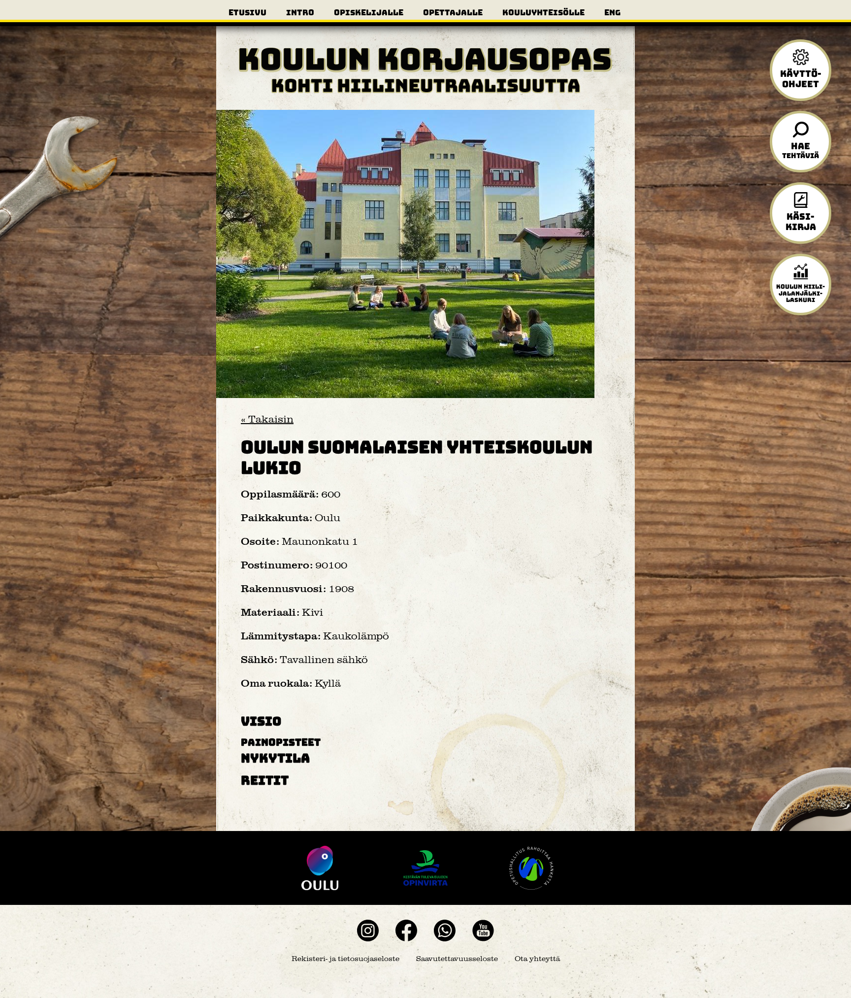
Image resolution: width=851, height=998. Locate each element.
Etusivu (247, 12)
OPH (531, 868)
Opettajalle (453, 12)
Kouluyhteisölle (543, 12)
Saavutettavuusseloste (457, 959)
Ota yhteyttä (537, 959)
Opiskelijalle (368, 12)
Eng (612, 12)
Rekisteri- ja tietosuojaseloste (345, 959)
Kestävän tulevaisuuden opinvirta (425, 868)
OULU (319, 868)
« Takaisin (267, 419)
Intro (300, 12)
